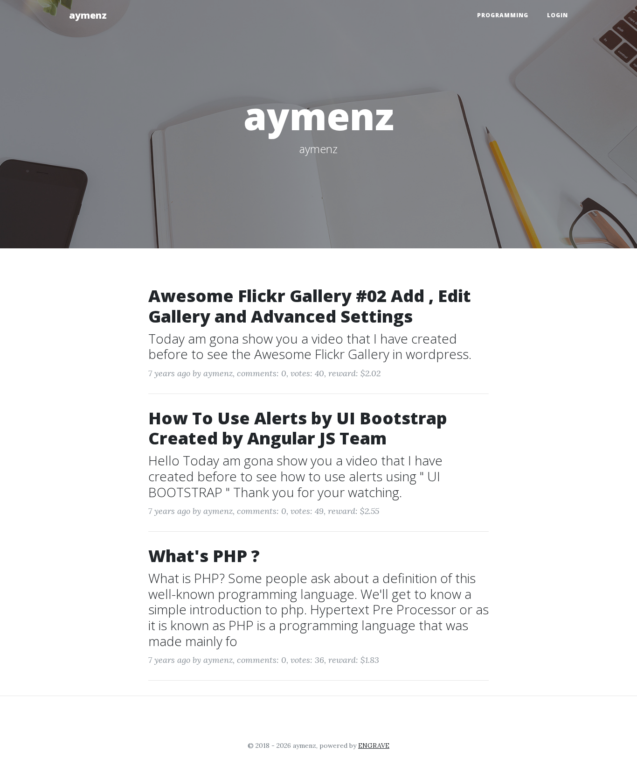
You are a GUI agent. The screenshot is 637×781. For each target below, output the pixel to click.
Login (557, 15)
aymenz (88, 15)
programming (502, 15)
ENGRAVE (373, 745)
